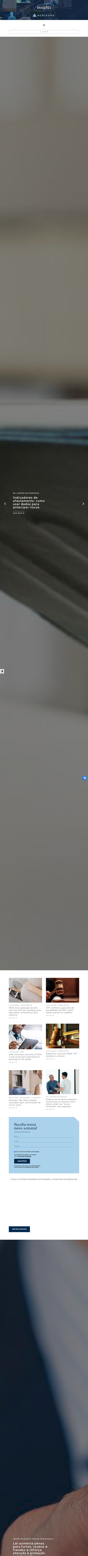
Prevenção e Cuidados (30, 1098)
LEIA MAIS (17, 513)
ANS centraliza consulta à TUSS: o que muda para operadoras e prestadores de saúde (25, 1057)
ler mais (12, 1017)
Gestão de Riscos (22, 1539)
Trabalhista (63, 1005)
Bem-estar (13, 1098)
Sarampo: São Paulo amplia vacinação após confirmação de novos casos (25, 1102)
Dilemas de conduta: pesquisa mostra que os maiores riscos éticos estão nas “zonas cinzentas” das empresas (61, 1103)
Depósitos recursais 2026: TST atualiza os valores (61, 1054)
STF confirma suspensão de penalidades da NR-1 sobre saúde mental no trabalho (60, 1010)
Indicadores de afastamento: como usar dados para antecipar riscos (29, 502)
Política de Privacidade (24, 1156)
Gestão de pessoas (58, 1097)
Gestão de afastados (28, 493)
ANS (22, 1052)
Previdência (26, 1005)
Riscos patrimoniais (43, 1539)
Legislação (14, 1005)
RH (14, 493)
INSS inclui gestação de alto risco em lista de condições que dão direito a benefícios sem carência (25, 1011)
